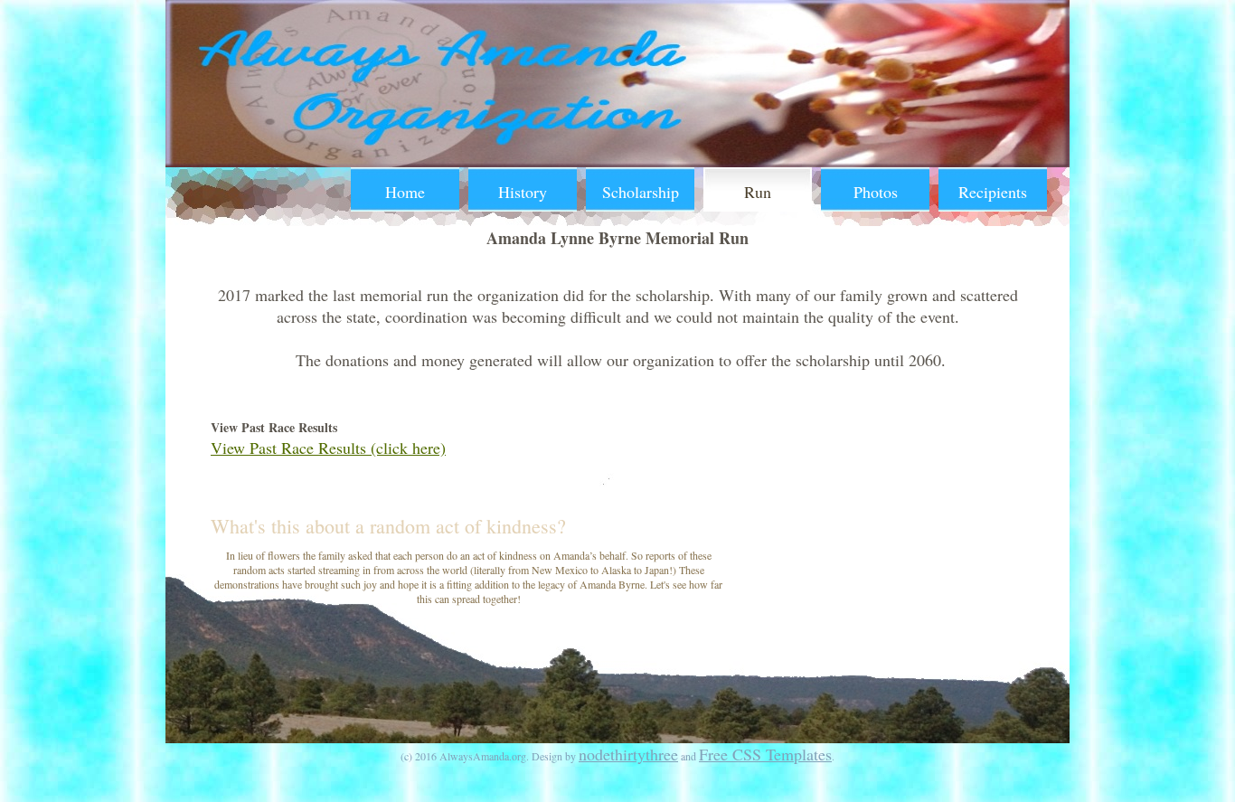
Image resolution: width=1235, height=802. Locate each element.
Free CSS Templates (765, 754)
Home (405, 192)
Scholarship (640, 192)
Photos (875, 192)
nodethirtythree (628, 754)
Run (757, 192)
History (522, 192)
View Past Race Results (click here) (328, 447)
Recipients (992, 192)
